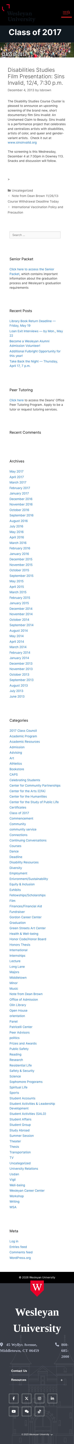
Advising (16, 752)
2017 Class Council (23, 730)
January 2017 (19, 493)
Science (15, 1076)
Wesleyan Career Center (27, 1190)
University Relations (24, 1168)
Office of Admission (24, 999)
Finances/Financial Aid (26, 906)
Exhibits (15, 890)
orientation (17, 1016)
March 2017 (18, 482)
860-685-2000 (65, 1350)
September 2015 (21, 576)
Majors (14, 972)
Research (16, 1060)
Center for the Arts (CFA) (27, 791)
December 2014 (21, 608)
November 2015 (21, 565)
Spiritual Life (18, 1087)
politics (15, 1038)
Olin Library (18, 1005)
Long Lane (17, 966)
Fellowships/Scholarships (28, 895)
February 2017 (20, 488)
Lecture (15, 961)
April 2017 (17, 477)
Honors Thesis (20, 944)
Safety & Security (22, 1071)
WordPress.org (20, 1258)
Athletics (16, 763)
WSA (13, 1207)
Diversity (16, 868)
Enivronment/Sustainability (29, 879)
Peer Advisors (20, 1032)
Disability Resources (24, 862)
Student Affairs (20, 1119)
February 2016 (20, 548)
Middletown (18, 977)
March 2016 (18, 543)
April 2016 (17, 537)
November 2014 (21, 614)
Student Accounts (22, 1098)
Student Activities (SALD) (28, 1114)
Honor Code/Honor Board (28, 939)
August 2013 (19, 685)
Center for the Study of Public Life (34, 802)
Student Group (20, 1125)
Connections (18, 835)
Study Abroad (20, 1130)
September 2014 (22, 625)
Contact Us (19, 1371)
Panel (14, 1021)
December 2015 (21, 559)
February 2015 (20, 598)
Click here (17, 400)
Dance (14, 851)
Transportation (20, 1152)
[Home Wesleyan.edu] (37, 1288)
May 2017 (17, 471)
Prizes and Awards (23, 1043)
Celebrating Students (25, 780)
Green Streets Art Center (28, 928)
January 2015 (19, 603)
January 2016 (19, 554)
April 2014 (17, 641)
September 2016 (22, 515)
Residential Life (21, 1065)
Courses (15, 846)
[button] (66, 13)
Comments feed (21, 1252)
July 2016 (16, 526)
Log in (14, 1241)
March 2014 (18, 647)
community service (23, 829)
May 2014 (17, 636)
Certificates (18, 807)
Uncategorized (22, 190)
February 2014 (20, 652)
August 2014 (19, 630)
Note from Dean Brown (26, 994)
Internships (17, 955)
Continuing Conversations (28, 840)
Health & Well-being (24, 934)
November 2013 (21, 669)
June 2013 (17, 696)
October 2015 (19, 570)
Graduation (18, 923)
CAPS (14, 774)
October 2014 (19, 619)
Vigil (13, 1179)
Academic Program (23, 736)
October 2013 (19, 674)
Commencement (21, 818)
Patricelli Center (21, 1027)
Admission (17, 747)
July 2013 (16, 691)
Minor (14, 983)
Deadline (16, 857)
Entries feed (18, 1247)
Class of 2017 (35, 32)
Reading (15, 1054)
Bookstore (17, 769)
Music (14, 988)
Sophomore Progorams (26, 1082)
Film (12, 901)
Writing (14, 1201)
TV (12, 1157)
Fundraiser (17, 912)
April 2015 (17, 587)
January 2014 (19, 658)
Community (18, 824)
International (18, 950)
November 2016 (21, 504)
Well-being (17, 1185)
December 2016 (21, 499)
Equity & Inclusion (22, 884)
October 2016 (19, 510)
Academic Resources (25, 741)
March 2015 (18, 592)
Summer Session (22, 1136)
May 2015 (17, 581)
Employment (18, 873)
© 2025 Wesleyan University (35, 1434)
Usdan (14, 1174)
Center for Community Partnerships (35, 785)
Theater (15, 1141)
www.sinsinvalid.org (22, 142)
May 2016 (17, 532)
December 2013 (21, 663)
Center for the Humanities (28, 796)
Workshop (17, 1196)
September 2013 (22, 680)
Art (12, 758)
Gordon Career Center (25, 917)
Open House (18, 1010)
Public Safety (19, 1049)
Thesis (14, 1146)
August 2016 (19, 521)
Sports (14, 1093)
